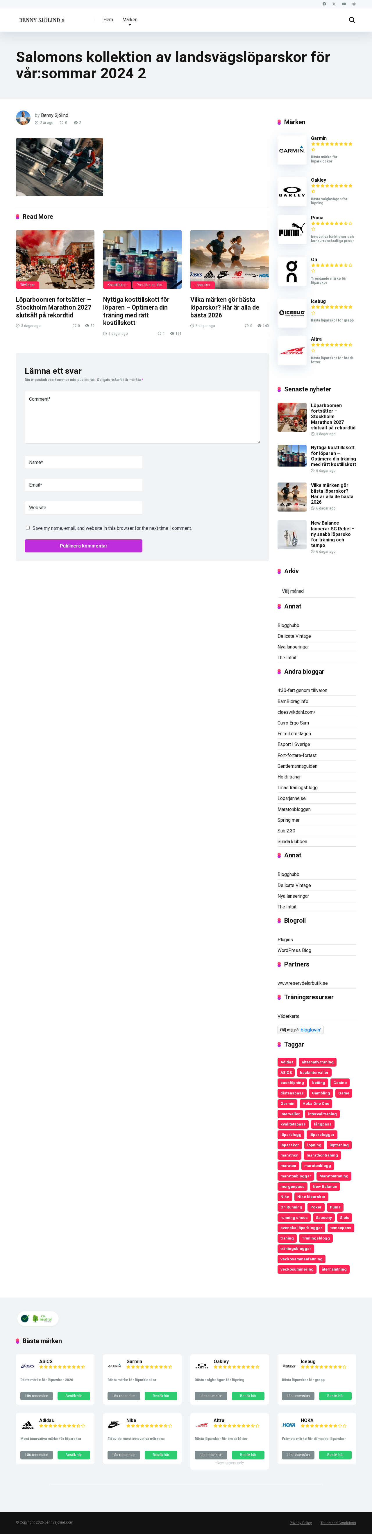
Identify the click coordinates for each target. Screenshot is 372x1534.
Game (343, 1093)
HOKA (307, 1420)
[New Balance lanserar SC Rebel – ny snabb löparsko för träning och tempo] (292, 547)
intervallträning (322, 1114)
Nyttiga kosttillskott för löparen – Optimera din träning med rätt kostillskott (136, 311)
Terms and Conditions (338, 1523)
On (314, 259)
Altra (316, 339)
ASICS (286, 1072)
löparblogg (290, 1134)
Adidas (287, 1062)
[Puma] (292, 242)
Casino (340, 1082)
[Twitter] (334, 4)
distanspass (292, 1093)
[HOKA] (289, 1430)
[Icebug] (292, 326)
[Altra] (292, 363)
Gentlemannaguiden (297, 766)
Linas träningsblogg (298, 787)
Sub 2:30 (286, 831)
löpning (314, 1145)
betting (318, 1082)
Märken (129, 19)
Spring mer (289, 820)
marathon (289, 1155)
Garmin (319, 138)
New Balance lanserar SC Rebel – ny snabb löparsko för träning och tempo (333, 534)
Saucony (324, 1217)
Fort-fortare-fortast (297, 755)
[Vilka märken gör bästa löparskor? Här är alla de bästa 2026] (229, 259)
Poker (316, 1207)
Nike (284, 1196)
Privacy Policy (301, 1523)
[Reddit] (354, 4)
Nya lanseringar (293, 647)
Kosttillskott (117, 285)
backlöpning (292, 1082)
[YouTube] (344, 4)
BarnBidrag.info (293, 701)
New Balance (325, 1186)
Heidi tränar (289, 777)
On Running (291, 1207)
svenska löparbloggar (301, 1227)
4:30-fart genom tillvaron (302, 690)
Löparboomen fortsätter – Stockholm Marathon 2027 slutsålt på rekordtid (53, 307)
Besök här (74, 1396)
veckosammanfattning (301, 1259)
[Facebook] (324, 4)
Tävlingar (27, 285)
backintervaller (314, 1072)
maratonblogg (317, 1165)
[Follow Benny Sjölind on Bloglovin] (300, 1032)
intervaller (290, 1114)
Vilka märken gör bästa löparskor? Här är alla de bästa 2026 (224, 307)
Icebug (318, 301)
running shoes (294, 1217)
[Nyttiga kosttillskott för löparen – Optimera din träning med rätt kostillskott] (142, 259)
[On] (292, 284)
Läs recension (36, 1396)
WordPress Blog (294, 950)
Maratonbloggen (294, 809)
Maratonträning (333, 1176)
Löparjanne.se (292, 798)
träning (287, 1238)
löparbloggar (322, 1134)
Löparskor (202, 285)
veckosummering (297, 1269)
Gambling (321, 1093)
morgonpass (292, 1186)
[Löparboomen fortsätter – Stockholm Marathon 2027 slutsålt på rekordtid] (55, 259)
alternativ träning (318, 1062)
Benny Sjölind (54, 115)
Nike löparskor (311, 1196)
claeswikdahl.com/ (297, 712)
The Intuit (287, 657)
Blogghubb (288, 625)
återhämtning (334, 1269)
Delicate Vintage (294, 636)
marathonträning (322, 1155)
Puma (317, 218)
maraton (288, 1165)
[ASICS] (27, 1371)
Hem (108, 19)
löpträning (339, 1145)
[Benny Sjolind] (41, 18)
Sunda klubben (292, 841)
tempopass (340, 1227)
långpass (323, 1124)
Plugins (285, 939)
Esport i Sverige (294, 744)
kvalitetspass (293, 1124)
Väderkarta (288, 1016)
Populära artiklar (149, 285)
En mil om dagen (294, 733)
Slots (344, 1217)
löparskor (289, 1145)
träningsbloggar (295, 1248)
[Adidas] (27, 1430)
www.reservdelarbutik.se (303, 983)
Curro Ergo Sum (293, 723)
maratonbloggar (295, 1176)
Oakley (318, 180)
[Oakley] (292, 204)
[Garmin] (292, 163)
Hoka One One (316, 1103)
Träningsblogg (316, 1238)
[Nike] (115, 1430)
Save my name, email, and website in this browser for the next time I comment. (112, 528)
